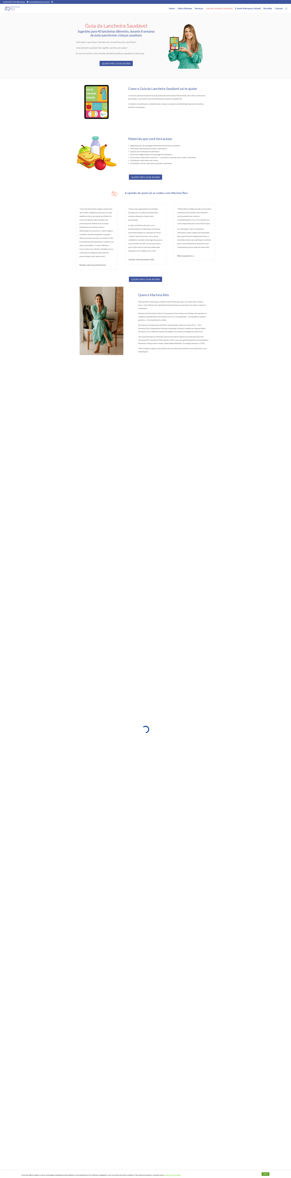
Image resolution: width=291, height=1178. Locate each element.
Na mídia (267, 9)
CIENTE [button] (265, 1174)
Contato (279, 9)
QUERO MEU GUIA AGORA (116, 63)
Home (172, 9)
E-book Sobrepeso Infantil (248, 9)
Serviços (199, 9)
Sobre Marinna (185, 9)
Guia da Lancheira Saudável (219, 9)
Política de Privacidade (172, 1175)
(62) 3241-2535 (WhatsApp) (15, 2)
